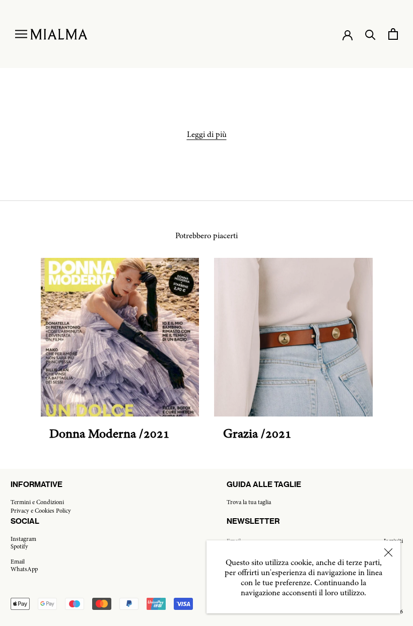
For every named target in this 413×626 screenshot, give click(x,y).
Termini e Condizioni (37, 503)
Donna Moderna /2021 (109, 435)
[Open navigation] (21, 34)
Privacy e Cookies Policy (41, 511)
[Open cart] (393, 34)
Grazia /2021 (257, 435)
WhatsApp (24, 570)
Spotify (19, 547)
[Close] (388, 552)
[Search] (370, 34)
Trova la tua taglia (249, 503)
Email (18, 562)
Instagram (23, 539)
